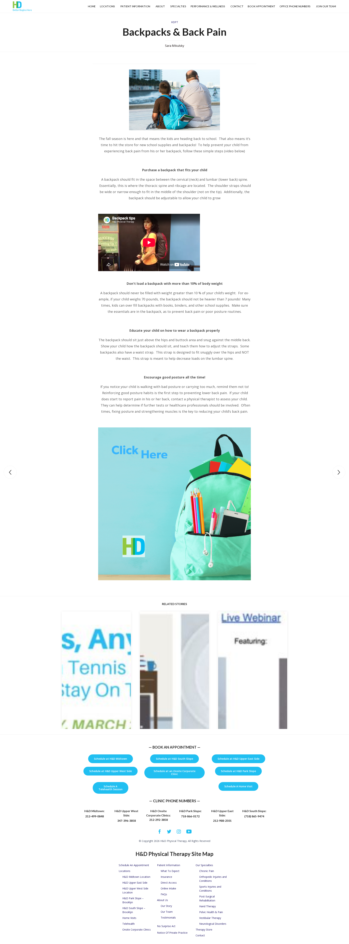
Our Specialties (204, 865)
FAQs (164, 894)
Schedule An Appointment (134, 865)
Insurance (166, 876)
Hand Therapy (207, 906)
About (160, 6)
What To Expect (170, 871)
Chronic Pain (206, 871)
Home (92, 6)
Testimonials (168, 917)
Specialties (178, 6)
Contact (236, 6)
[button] (110, 758)
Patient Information (135, 6)
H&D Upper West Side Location (135, 890)
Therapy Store (204, 929)
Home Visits (129, 918)
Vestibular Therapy (210, 918)
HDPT (174, 22)
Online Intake (168, 888)
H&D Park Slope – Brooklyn (133, 900)
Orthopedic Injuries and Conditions (213, 878)
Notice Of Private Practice (172, 932)
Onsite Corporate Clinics (136, 929)
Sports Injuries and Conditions (210, 888)
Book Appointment (261, 6)
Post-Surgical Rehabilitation (207, 898)
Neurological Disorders (212, 923)
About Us (162, 900)
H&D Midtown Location (136, 876)
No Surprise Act (166, 926)
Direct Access (169, 882)
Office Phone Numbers (295, 6)
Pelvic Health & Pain (211, 912)
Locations (107, 6)
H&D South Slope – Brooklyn (133, 910)
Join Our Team (326, 6)
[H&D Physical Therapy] (22, 4)
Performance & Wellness (207, 6)
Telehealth (128, 923)
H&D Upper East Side (134, 882)
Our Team (167, 911)
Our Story (166, 906)
